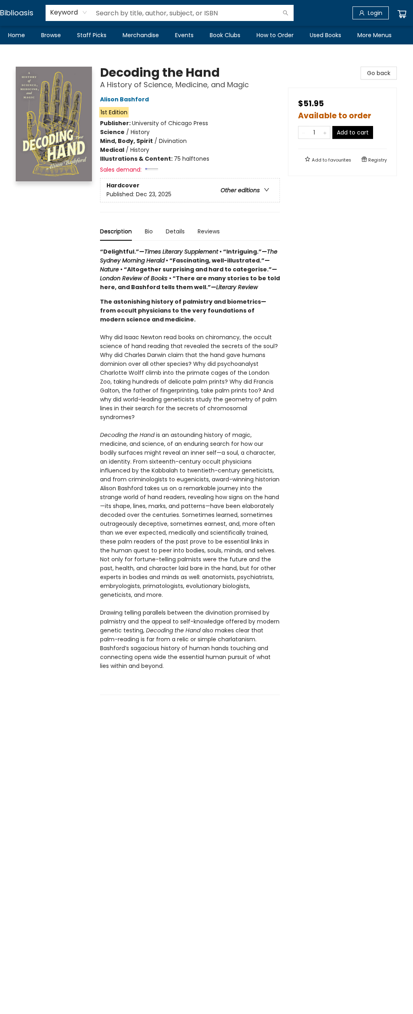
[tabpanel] (190, 471)
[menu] (206, 35)
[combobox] (69, 12)
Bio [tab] (149, 231)
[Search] (285, 13)
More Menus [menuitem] (374, 35)
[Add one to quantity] (325, 132)
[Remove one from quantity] (303, 132)
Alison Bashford (124, 99)
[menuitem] (16, 35)
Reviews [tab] (209, 231)
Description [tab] (116, 231)
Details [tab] (175, 231)
